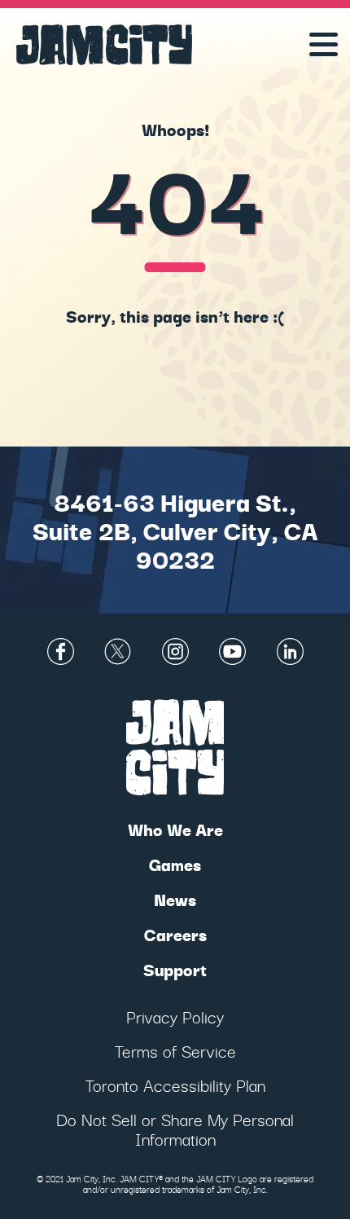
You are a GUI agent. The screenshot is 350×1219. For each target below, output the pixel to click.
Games (175, 864)
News (175, 899)
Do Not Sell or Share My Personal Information (175, 1129)
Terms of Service (175, 1050)
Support (175, 969)
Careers (175, 934)
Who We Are (175, 829)
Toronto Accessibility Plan (175, 1085)
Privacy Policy (175, 1016)
